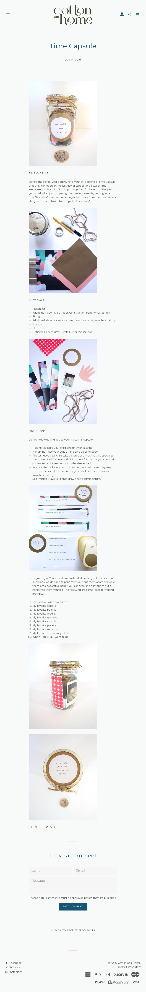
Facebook (15, 962)
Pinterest (15, 967)
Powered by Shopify (128, 966)
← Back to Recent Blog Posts (73, 930)
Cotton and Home (129, 962)
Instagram (15, 972)
